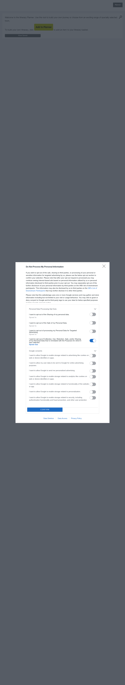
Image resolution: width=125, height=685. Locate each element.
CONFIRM (44, 409)
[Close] (104, 267)
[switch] (93, 314)
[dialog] (62, 342)
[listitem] (62, 309)
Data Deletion (48, 418)
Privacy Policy (76, 418)
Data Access (62, 418)
